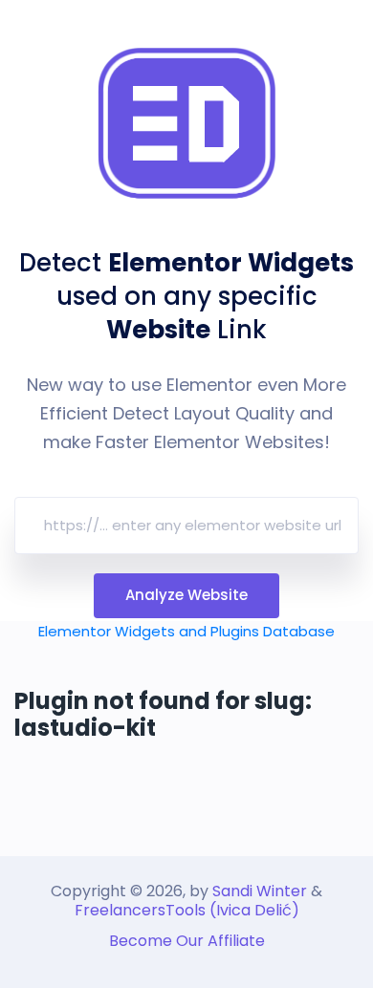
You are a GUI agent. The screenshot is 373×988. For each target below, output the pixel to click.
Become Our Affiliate (187, 941)
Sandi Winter (259, 891)
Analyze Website (186, 595)
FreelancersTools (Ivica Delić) (187, 910)
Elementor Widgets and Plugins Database (186, 631)
